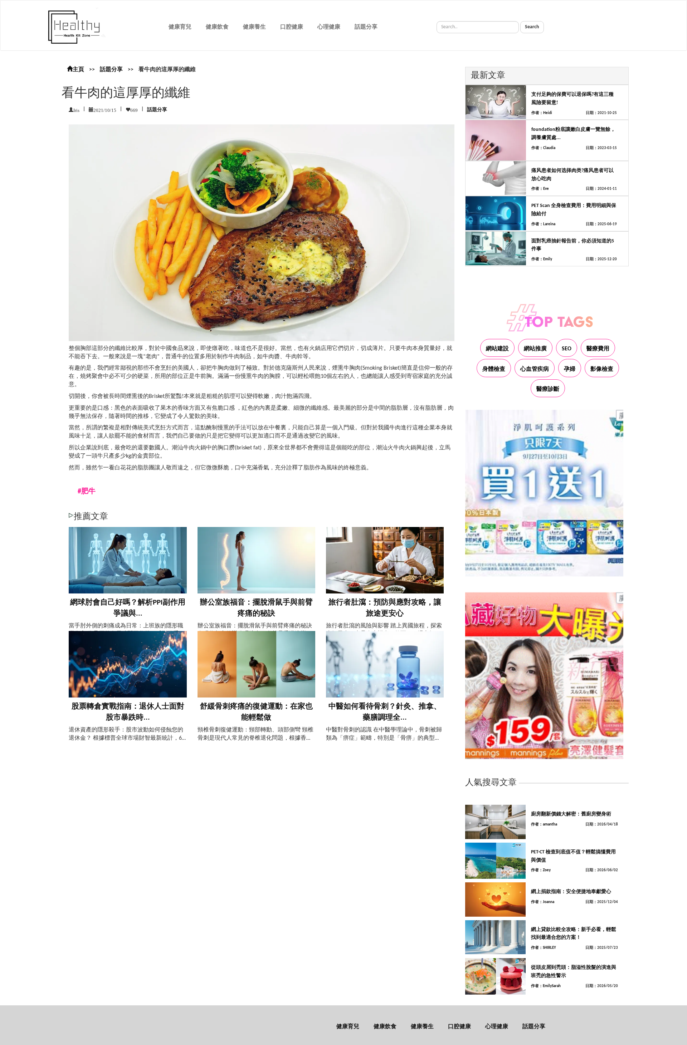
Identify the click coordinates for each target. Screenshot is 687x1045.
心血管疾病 (534, 369)
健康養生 (254, 27)
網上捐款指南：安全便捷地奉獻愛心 (571, 891)
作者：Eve (540, 189)
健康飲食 (217, 27)
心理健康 (328, 27)
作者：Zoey (541, 870)
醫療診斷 (547, 389)
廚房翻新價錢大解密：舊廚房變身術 (571, 814)
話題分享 (366, 27)
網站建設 (497, 349)
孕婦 (569, 369)
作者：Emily (541, 259)
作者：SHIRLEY (543, 948)
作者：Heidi (541, 113)
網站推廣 (535, 349)
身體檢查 (493, 369)
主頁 (78, 70)
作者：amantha (544, 825)
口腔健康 (291, 27)
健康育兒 (180, 27)
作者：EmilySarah (546, 986)
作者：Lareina (543, 224)
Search (532, 27)
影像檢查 (601, 369)
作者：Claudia (543, 148)
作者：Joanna (542, 902)
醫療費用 (597, 349)
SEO (566, 349)
